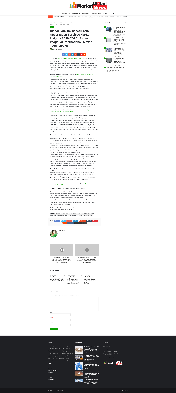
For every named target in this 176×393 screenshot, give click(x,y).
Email (51, 317)
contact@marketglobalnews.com (113, 357)
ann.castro (54, 49)
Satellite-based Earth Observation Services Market (71, 58)
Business (56, 22)
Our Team (101, 16)
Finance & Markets (86, 13)
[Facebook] (122, 390)
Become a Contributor (109, 16)
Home (52, 22)
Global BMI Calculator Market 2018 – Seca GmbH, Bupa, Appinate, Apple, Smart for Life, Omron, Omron (115, 69)
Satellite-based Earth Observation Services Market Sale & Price (81, 215)
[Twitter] (124, 390)
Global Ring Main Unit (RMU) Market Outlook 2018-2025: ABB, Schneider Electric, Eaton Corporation (119, 61)
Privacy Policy (118, 16)
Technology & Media (96, 13)
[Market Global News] (88, 5)
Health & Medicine (66, 13)
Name (51, 312)
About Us (96, 16)
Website (51, 322)
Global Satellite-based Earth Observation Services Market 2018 (65, 213)
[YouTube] (126, 390)
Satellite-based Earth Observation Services (86, 213)
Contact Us (125, 16)
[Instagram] (127, 390)
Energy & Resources (76, 13)
